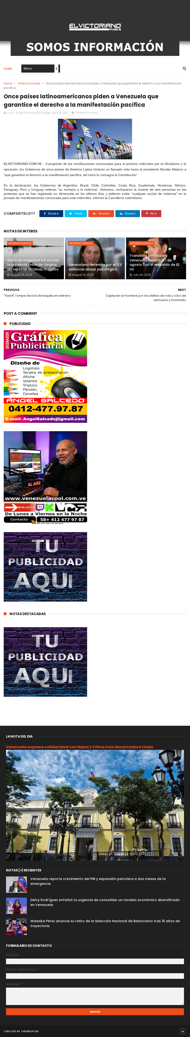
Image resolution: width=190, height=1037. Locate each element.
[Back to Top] (182, 1031)
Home (8, 69)
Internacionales (29, 83)
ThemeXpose (30, 1031)
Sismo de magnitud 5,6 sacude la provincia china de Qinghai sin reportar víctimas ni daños (33, 265)
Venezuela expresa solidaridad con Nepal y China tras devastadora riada (79, 747)
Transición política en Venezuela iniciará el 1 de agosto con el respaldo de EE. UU (155, 262)
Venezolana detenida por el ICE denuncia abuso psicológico (95, 267)
